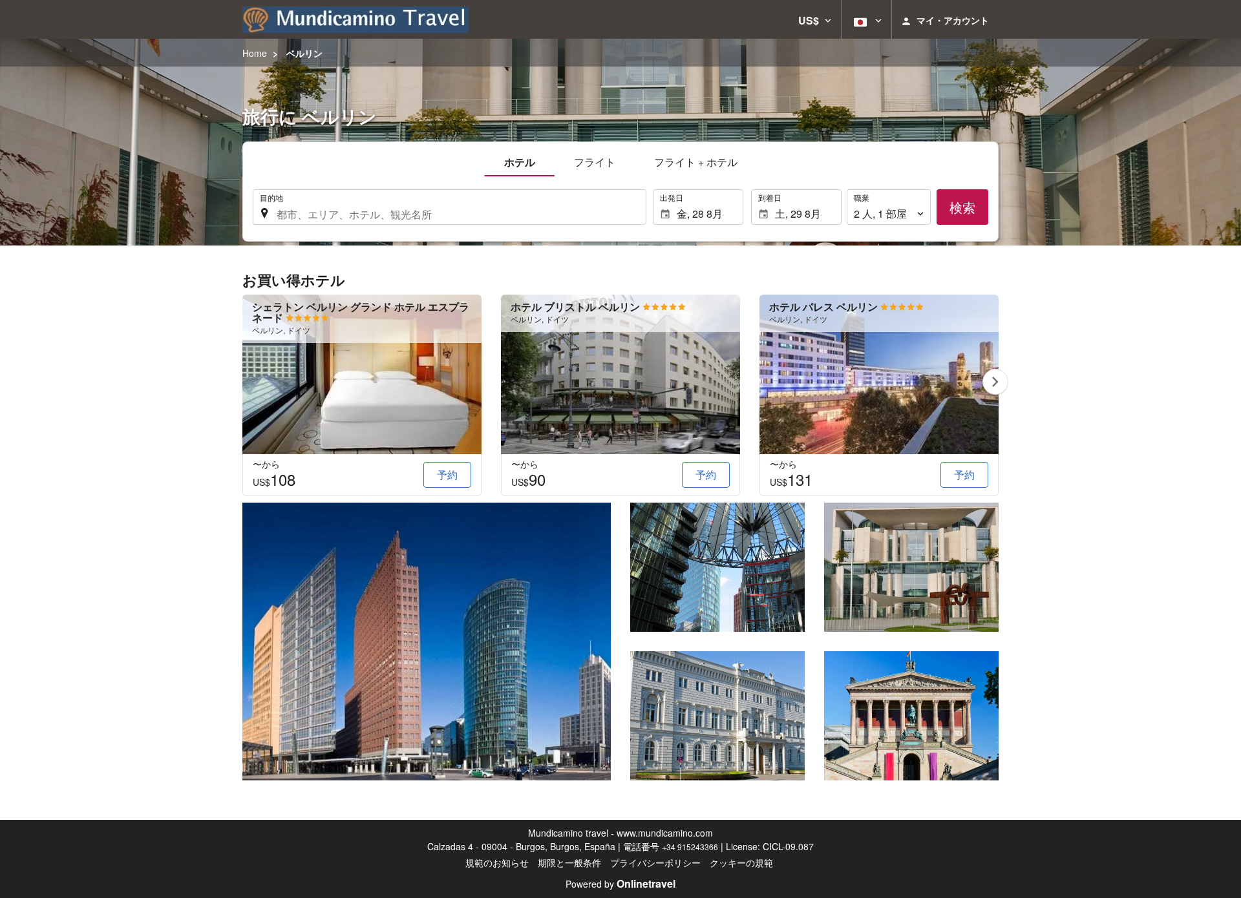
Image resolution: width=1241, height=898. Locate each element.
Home (254, 53)
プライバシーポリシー (655, 862)
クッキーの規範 (741, 862)
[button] (815, 19)
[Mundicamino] (355, 19)
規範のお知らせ (497, 862)
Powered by (620, 883)
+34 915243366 (690, 846)
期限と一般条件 (569, 862)
